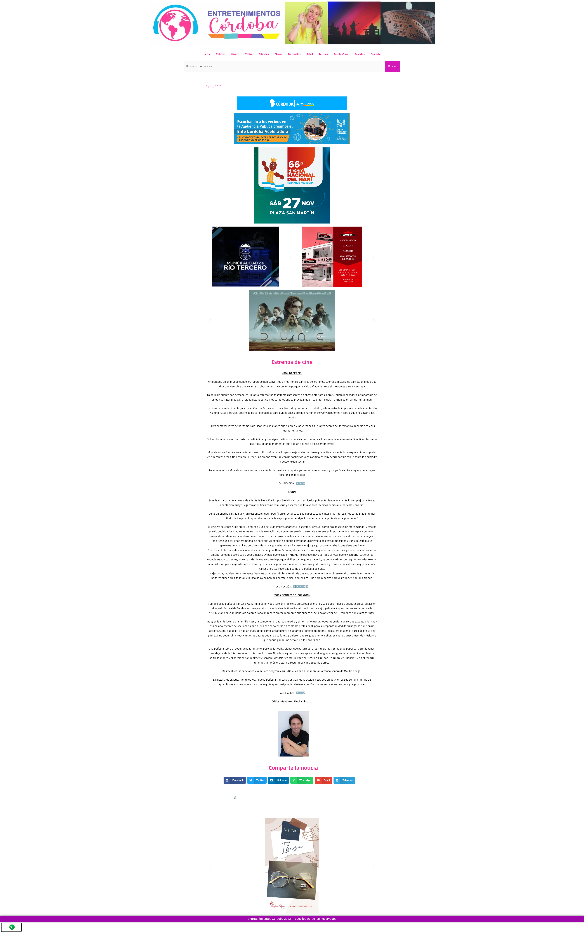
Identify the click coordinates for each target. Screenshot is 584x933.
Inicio (207, 54)
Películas (264, 54)
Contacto (376, 54)
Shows (278, 54)
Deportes (360, 54)
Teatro (248, 54)
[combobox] (283, 66)
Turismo (323, 54)
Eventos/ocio (341, 54)
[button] (290, 257)
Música (235, 54)
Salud (310, 54)
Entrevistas (294, 54)
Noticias (220, 54)
